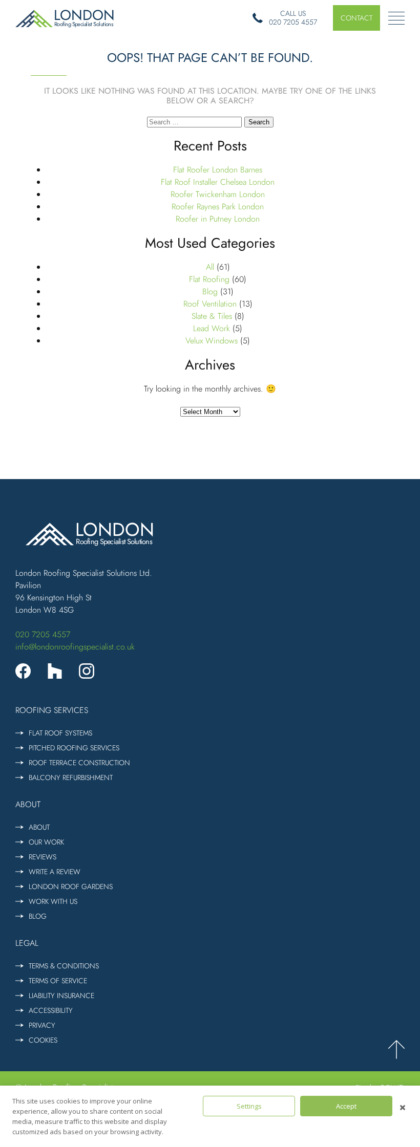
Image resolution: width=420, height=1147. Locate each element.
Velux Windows (211, 341)
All (210, 267)
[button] (356, 18)
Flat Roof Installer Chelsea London (218, 182)
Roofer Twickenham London (218, 194)
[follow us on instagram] (86, 671)
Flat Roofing (209, 279)
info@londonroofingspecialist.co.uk (75, 647)
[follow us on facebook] (23, 671)
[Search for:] (195, 121)
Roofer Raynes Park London (218, 206)
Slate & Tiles (212, 316)
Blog (210, 291)
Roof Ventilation (210, 304)
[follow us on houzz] (54, 671)
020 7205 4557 (42, 634)
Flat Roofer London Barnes (217, 170)
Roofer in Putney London (218, 219)
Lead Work (211, 328)
